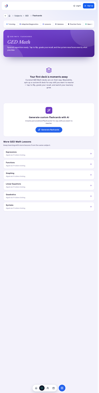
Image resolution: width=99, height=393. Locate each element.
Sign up (90, 6)
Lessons (48, 24)
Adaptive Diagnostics (29, 24)
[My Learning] (42, 388)
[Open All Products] (62, 388)
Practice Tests (75, 24)
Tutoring (11, 24)
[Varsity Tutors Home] (6, 5)
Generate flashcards (50, 130)
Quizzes (60, 24)
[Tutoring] (47, 388)
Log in (78, 6)
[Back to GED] (5, 15)
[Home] (9, 15)
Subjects (18, 16)
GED (27, 16)
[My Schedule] (53, 388)
